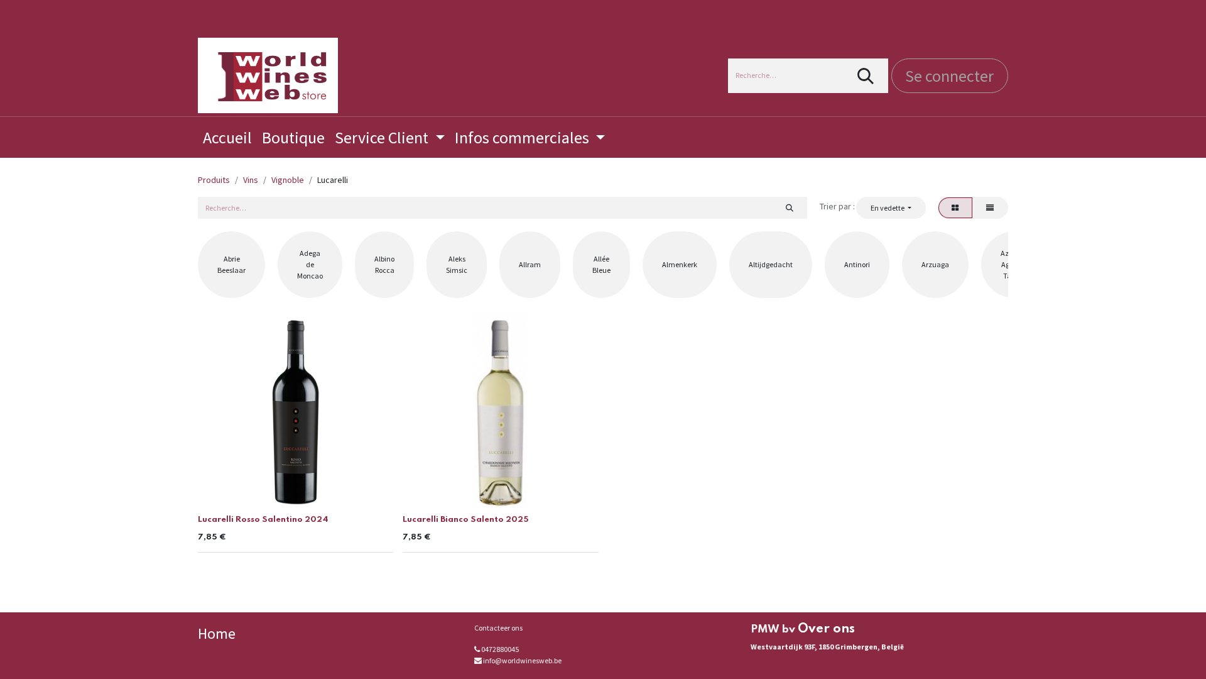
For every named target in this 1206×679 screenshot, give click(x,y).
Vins (250, 179)
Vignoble (287, 179)
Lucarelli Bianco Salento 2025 (466, 520)
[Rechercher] (866, 75)
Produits (214, 179)
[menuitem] (227, 137)
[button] (890, 207)
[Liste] (990, 207)
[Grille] (955, 207)
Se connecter (949, 75)
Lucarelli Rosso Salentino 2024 (263, 520)
